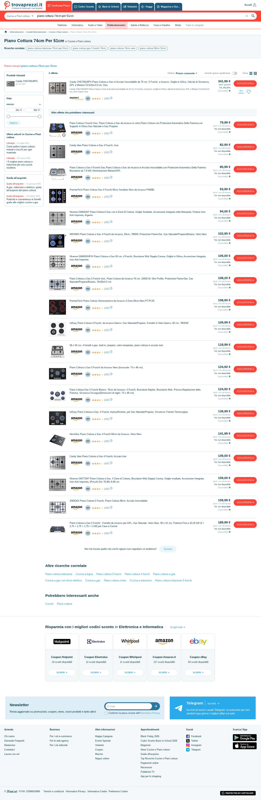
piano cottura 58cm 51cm (153, 48)
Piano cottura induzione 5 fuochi (173, 580)
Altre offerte (241, 92)
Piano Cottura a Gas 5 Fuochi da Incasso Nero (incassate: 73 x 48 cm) (106, 367)
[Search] (253, 16)
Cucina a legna (84, 574)
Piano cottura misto (115, 580)
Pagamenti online (149, 763)
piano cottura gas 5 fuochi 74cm (89, 48)
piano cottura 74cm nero (122, 48)
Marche (99, 754)
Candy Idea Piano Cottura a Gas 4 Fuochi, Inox (94, 145)
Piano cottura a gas (164, 574)
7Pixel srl (12, 791)
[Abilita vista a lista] (250, 73)
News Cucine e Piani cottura (155, 749)
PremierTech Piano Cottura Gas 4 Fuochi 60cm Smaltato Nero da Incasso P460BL (112, 189)
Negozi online (102, 758)
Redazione (9, 745)
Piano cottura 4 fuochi (137, 574)
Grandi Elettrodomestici (36, 32)
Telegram (196, 749)
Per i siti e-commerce (61, 736)
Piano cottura (64, 603)
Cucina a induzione (141, 580)
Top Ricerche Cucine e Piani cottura (159, 758)
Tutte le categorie (195, 25)
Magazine (146, 745)
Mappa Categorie (104, 736)
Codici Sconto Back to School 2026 (159, 740)
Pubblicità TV (147, 771)
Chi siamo (9, 736)
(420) (106, 98)
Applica (13, 123)
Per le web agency (59, 740)
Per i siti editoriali (58, 745)
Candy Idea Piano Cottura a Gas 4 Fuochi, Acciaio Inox (98, 456)
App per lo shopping (151, 776)
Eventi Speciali (103, 740)
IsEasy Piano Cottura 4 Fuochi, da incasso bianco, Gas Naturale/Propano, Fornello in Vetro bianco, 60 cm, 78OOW (129, 323)
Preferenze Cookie (118, 791)
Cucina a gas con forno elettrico (63, 580)
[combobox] (19, 16)
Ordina (171, 73)
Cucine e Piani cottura (58, 32)
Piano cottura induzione (58, 574)
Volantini (99, 745)
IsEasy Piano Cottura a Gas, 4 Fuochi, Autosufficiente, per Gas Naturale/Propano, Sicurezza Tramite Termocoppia (129, 412)
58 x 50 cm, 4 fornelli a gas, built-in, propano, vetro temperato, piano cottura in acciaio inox (116, 345)
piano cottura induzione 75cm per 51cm (48, 48)
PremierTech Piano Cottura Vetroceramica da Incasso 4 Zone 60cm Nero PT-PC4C (112, 300)
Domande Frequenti (14, 740)
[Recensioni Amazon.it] (97, 99)
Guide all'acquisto (150, 754)
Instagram (196, 745)
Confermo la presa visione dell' (134, 713)
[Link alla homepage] (5, 32)
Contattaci (9, 749)
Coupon (99, 749)
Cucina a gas (92, 580)
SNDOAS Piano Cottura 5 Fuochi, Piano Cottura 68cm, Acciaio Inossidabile (108, 500)
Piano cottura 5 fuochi (108, 574)
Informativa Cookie (97, 791)
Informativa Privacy (150, 713)
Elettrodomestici (17, 32)
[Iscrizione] (156, 706)
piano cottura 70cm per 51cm (39, 65)
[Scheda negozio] (77, 98)
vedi (244, 83)
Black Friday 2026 (150, 736)
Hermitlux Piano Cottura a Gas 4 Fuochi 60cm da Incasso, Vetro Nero (105, 434)
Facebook (196, 736)
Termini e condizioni (54, 791)
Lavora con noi (11, 754)
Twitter (194, 740)
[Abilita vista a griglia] (255, 73)
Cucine (49, 603)
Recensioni (146, 767)
